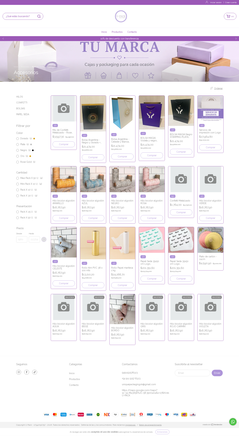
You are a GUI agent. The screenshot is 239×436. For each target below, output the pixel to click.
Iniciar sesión (216, 2)
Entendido (162, 432)
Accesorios (25, 67)
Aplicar (43, 239)
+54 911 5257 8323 (131, 378)
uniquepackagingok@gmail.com (139, 384)
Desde (19, 233)
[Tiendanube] (212, 425)
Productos (117, 32)
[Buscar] (39, 16)
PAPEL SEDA (22, 114)
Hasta (31, 233)
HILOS (19, 96)
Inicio (104, 32)
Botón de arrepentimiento (150, 425)
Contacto (132, 32)
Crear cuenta (231, 2)
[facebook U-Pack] (26, 372)
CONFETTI (21, 102)
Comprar (93, 157)
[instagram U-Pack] (18, 372)
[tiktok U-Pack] (34, 372)
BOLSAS (20, 108)
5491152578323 (130, 372)
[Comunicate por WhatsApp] (233, 421)
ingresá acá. (130, 425)
